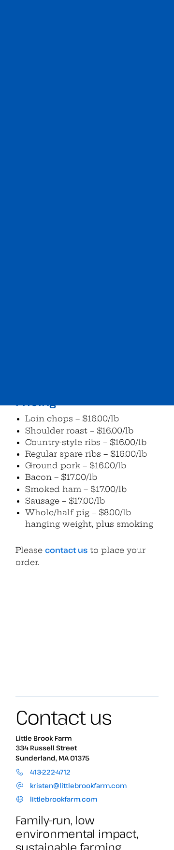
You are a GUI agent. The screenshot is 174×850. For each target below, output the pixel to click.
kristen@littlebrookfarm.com (78, 785)
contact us (66, 550)
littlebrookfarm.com (63, 799)
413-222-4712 (49, 771)
